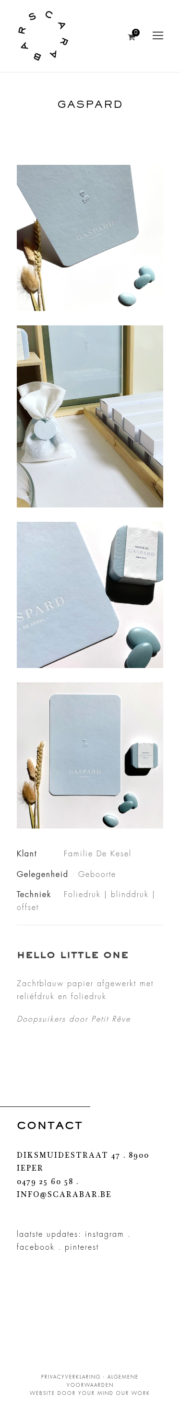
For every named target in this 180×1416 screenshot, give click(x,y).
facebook (36, 1247)
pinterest (82, 1247)
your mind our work (114, 1393)
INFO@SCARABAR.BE (64, 1195)
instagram (104, 1234)
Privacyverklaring (71, 1377)
